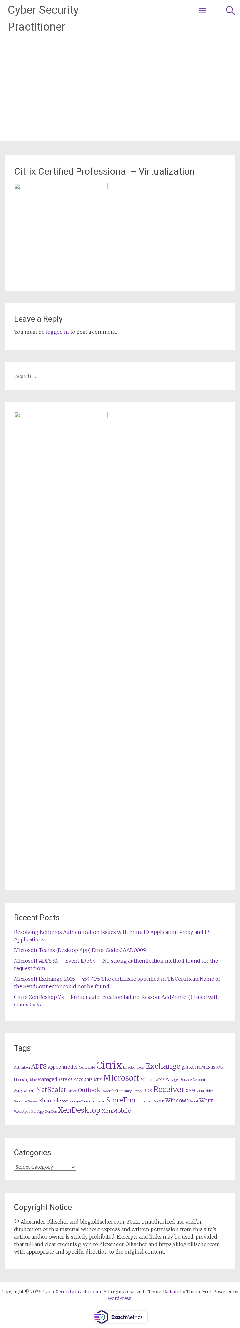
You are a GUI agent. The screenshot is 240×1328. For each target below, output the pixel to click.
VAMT (159, 1101)
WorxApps (22, 1112)
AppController (63, 1067)
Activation (22, 1068)
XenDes (51, 1112)
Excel (140, 1068)
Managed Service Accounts (65, 1079)
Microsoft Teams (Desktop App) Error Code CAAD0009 (80, 950)
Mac (33, 1080)
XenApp (37, 1112)
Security (20, 1101)
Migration (24, 1090)
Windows (177, 1100)
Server (33, 1101)
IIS (213, 1068)
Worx (206, 1100)
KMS (219, 1068)
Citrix (109, 1065)
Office (72, 1091)
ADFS (39, 1066)
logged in (57, 332)
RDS (147, 1090)
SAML (192, 1090)
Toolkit (147, 1101)
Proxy (137, 1091)
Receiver (169, 1089)
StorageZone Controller (87, 1101)
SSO (65, 1101)
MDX (98, 1080)
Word (194, 1101)
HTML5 (202, 1067)
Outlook (89, 1090)
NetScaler (51, 1090)
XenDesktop (79, 1110)
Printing (125, 1091)
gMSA (188, 1067)
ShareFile (50, 1101)
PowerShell (109, 1091)
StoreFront (123, 1100)
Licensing (21, 1080)
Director (129, 1068)
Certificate (87, 1068)
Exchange (163, 1066)
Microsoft (121, 1078)
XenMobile (116, 1110)
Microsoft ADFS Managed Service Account (173, 1080)
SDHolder (206, 1091)
